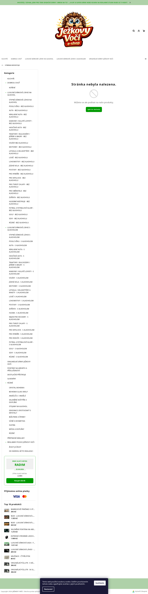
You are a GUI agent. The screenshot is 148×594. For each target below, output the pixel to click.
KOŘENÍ (12, 87)
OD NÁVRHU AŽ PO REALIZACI (21, 451)
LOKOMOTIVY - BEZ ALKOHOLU (21, 161)
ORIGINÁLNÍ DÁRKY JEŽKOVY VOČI (19, 363)
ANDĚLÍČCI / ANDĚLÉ (17, 396)
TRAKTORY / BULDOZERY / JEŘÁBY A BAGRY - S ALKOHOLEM (19, 264)
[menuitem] (4, 59)
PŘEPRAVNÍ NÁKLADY (16, 438)
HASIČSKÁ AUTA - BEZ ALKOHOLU (17, 128)
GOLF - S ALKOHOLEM (18, 349)
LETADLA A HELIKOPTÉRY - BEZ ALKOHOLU (21, 152)
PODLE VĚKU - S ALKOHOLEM (21, 241)
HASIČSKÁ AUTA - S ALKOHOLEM (16, 257)
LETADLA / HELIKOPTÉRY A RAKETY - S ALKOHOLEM (19, 291)
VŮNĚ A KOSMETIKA (17, 421)
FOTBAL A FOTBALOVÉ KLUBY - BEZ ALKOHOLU (21, 209)
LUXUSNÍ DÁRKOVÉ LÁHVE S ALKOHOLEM (18, 228)
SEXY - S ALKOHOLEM (17, 353)
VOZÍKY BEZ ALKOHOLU (18, 143)
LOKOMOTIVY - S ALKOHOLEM (21, 301)
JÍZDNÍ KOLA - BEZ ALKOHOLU (21, 166)
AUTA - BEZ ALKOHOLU (18, 110)
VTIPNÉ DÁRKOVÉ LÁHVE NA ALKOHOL (20, 101)
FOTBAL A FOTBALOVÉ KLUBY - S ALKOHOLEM (21, 343)
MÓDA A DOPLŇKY (16, 429)
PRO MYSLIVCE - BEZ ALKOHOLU (17, 179)
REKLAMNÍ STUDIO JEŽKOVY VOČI (20, 442)
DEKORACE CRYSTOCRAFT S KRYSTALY (20, 411)
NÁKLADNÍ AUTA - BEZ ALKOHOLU (18, 115)
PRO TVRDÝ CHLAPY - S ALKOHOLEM (18, 324)
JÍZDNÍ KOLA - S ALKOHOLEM (20, 282)
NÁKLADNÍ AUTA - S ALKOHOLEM (17, 250)
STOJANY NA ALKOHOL (18, 406)
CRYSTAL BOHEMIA (16, 388)
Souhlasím (100, 583)
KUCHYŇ (10, 79)
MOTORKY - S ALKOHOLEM (20, 286)
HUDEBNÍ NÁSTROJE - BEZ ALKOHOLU (19, 202)
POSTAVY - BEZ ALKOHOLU (20, 170)
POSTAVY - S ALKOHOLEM (19, 305)
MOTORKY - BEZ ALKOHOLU (20, 147)
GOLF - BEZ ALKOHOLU (18, 214)
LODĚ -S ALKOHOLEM (18, 296)
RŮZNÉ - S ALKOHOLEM (18, 357)
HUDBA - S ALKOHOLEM (18, 313)
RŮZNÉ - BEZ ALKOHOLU (19, 222)
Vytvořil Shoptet (141, 591)
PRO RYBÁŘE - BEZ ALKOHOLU (21, 174)
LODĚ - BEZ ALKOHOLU (18, 157)
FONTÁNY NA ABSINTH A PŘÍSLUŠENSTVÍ (17, 369)
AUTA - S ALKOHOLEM (18, 245)
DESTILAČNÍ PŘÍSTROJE (16, 375)
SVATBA (12, 425)
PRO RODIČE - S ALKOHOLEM (21, 338)
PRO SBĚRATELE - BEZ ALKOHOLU (17, 192)
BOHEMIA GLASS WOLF (18, 392)
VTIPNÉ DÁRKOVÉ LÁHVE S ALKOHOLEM (19, 236)
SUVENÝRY (11, 379)
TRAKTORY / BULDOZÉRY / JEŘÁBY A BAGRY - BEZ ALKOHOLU (19, 136)
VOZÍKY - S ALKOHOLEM (18, 278)
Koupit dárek (19, 481)
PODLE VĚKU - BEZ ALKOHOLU (21, 106)
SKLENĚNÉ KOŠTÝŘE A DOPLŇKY (18, 401)
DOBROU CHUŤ (13, 83)
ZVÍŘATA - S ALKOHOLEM (19, 309)
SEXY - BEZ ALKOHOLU (18, 218)
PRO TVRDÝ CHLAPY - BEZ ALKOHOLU (19, 185)
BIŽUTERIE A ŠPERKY (17, 417)
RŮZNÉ (10, 383)
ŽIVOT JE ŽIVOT (15, 447)
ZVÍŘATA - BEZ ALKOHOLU (19, 197)
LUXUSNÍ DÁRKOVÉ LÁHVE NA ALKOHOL (19, 93)
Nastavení (48, 589)
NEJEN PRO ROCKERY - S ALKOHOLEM (18, 318)
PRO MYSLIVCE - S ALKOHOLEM (21, 330)
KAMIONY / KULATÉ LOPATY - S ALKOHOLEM (21, 272)
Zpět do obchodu (94, 109)
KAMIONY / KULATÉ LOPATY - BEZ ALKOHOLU (20, 122)
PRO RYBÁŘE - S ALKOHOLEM (21, 334)
